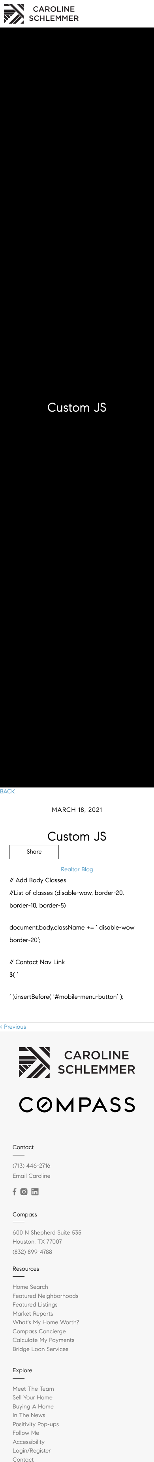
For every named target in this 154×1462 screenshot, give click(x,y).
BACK (7, 791)
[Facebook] (14, 1192)
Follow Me (26, 1433)
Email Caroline (32, 1176)
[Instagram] (23, 1192)
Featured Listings (35, 1305)
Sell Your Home (33, 1397)
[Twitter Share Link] (34, 873)
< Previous (13, 1027)
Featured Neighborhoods (46, 1296)
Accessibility (29, 1442)
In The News (29, 1415)
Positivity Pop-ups (36, 1424)
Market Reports (33, 1314)
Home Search (30, 1287)
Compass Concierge (39, 1331)
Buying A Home (33, 1406)
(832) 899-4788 (32, 1252)
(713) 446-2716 (32, 1166)
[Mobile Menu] (139, 13)
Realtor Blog (77, 869)
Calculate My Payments (43, 1340)
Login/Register (32, 1451)
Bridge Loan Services (40, 1349)
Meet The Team (33, 1389)
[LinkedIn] (34, 1192)
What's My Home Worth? (46, 1322)
